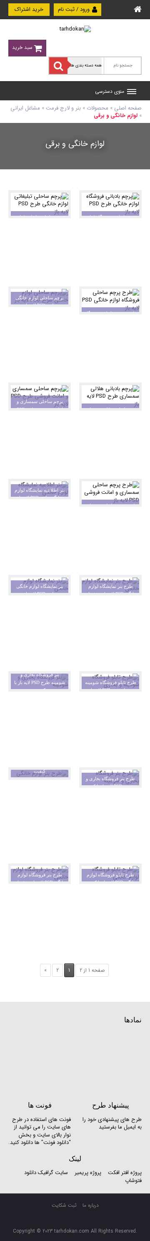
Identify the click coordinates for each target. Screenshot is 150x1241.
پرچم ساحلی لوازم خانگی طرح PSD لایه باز (39, 301)
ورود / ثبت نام (74, 9)
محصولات (97, 108)
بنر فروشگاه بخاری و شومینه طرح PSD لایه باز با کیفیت (39, 682)
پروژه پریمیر (87, 1172)
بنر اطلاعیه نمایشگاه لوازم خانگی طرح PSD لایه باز (40, 494)
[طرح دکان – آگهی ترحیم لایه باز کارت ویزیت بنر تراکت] (75, 29)
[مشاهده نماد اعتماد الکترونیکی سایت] (79, 1061)
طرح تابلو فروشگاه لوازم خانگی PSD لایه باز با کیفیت (110, 878)
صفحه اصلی (128, 108)
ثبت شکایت (64, 1205)
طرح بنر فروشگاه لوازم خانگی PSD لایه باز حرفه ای (40, 878)
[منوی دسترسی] (132, 92)
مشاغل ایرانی (25, 108)
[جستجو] (58, 65)
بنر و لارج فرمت (63, 108)
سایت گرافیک (53, 1172)
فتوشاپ (133, 1180)
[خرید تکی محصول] (129, 202)
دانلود (30, 1172)
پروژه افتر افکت (125, 1172)
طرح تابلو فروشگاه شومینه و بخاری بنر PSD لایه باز (110, 686)
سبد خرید (23, 47)
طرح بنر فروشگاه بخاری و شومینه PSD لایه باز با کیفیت (110, 782)
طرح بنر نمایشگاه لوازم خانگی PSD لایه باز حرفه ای (111, 590)
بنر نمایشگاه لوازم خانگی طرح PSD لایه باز (39, 590)
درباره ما (90, 1205)
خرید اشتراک (29, 9)
